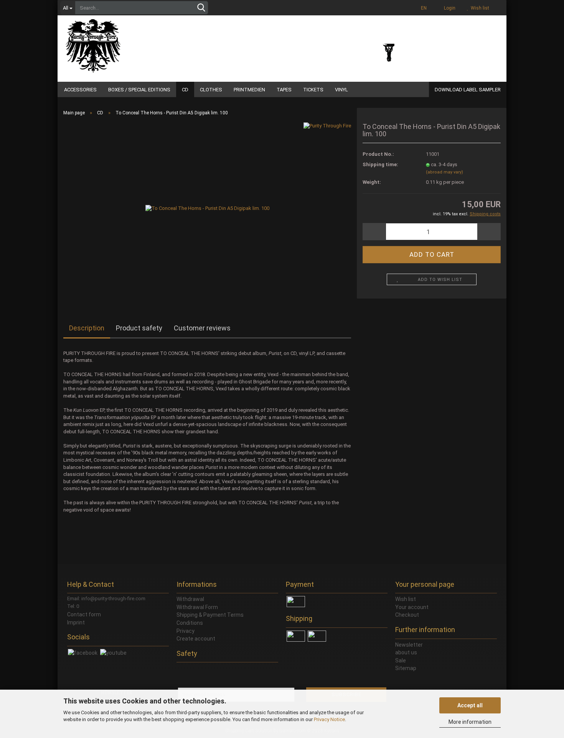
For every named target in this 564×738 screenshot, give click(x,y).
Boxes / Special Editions (139, 89)
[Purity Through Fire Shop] (122, 42)
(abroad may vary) (444, 172)
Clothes (211, 89)
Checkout (407, 615)
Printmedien (249, 89)
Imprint (76, 622)
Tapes (284, 89)
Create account (195, 639)
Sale (400, 660)
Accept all (470, 705)
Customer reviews (202, 328)
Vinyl (341, 89)
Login (448, 8)
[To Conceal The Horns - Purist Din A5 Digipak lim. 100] (207, 208)
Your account (412, 607)
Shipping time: (380, 164)
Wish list (478, 8)
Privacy (185, 631)
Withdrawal (190, 599)
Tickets (313, 89)
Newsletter (409, 645)
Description (86, 328)
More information (470, 722)
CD (185, 89)
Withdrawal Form (197, 607)
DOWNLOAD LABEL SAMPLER (468, 89)
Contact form (84, 614)
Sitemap (405, 668)
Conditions (189, 623)
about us (406, 652)
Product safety (139, 328)
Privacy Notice (329, 719)
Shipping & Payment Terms (210, 615)
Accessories (80, 89)
